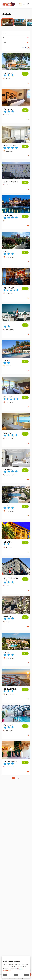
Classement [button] (6, 37)
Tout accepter (26, 974)
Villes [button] (4, 33)
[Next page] (18, 778)
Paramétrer (16, 974)
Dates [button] (4, 42)
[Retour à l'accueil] (9, 4)
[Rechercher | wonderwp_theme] (28, 4)
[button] (16, 48)
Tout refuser (5, 974)
